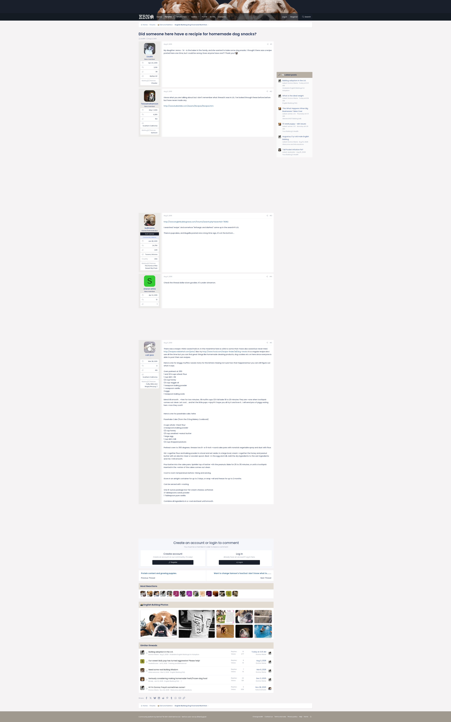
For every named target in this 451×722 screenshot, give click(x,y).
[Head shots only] (244, 631)
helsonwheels (260, 690)
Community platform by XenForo (160, 717)
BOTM (212, 17)
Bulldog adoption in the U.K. (160, 652)
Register (174, 562)
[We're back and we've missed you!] (196, 624)
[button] (173, 16)
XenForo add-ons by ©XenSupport (194, 717)
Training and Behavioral (177, 663)
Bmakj (150, 681)
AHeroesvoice (153, 672)
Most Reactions (148, 586)
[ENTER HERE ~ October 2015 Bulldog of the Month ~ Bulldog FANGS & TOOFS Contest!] (158, 624)
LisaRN (142, 39)
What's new (181, 17)
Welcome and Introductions (181, 690)
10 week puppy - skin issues (294, 124)
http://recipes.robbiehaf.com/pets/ (179, 351)
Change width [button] (258, 717)
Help (300, 717)
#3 (271, 215)
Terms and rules (280, 717)
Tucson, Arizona (151, 254)
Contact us (269, 717)
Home (159, 17)
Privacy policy (292, 717)
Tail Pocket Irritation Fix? (292, 149)
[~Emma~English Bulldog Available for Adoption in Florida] (244, 616)
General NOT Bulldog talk (291, 118)
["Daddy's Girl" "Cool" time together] (263, 631)
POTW (204, 17)
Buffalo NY (153, 76)
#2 (271, 91)
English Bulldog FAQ (177, 672)
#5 (271, 343)
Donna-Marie (153, 654)
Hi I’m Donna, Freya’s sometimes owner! (166, 687)
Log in (240, 562)
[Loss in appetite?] (225, 631)
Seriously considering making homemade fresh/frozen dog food (177, 678)
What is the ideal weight (293, 95)
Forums (168, 17)
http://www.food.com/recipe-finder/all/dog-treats (224, 351)
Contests (222, 17)
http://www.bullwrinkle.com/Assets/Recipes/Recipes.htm (189, 106)
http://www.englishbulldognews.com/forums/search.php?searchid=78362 (196, 221)
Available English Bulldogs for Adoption (184, 654)
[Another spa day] (263, 616)
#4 (271, 276)
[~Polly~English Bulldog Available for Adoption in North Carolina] (225, 616)
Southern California (150, 126)
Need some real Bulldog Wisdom (163, 669)
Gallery (194, 17)
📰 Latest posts (289, 74)
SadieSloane (153, 663)
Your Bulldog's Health (290, 131)
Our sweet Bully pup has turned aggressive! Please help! (174, 660)
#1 (271, 44)
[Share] (267, 44)
